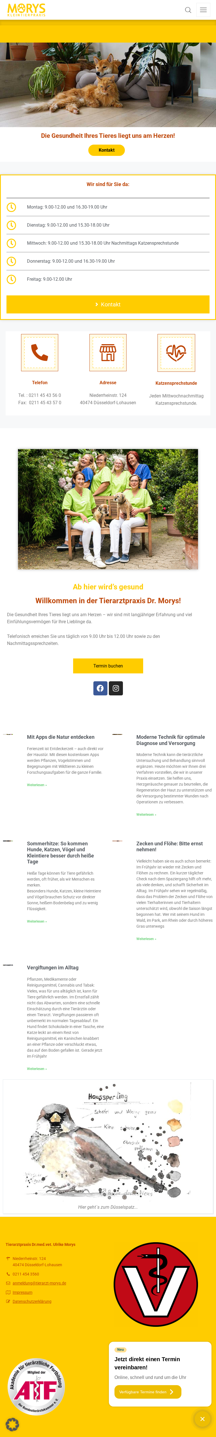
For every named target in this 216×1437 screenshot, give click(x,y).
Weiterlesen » (37, 785)
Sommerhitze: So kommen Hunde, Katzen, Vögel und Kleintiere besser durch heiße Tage (60, 853)
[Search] (188, 10)
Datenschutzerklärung (32, 1301)
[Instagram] (116, 688)
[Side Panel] (203, 10)
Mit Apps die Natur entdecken (60, 737)
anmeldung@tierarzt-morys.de (39, 1283)
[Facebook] (100, 688)
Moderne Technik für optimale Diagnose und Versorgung (170, 740)
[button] (12, 1424)
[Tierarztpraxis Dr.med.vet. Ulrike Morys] (26, 10)
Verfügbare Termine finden (142, 1392)
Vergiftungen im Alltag (52, 967)
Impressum (22, 1292)
